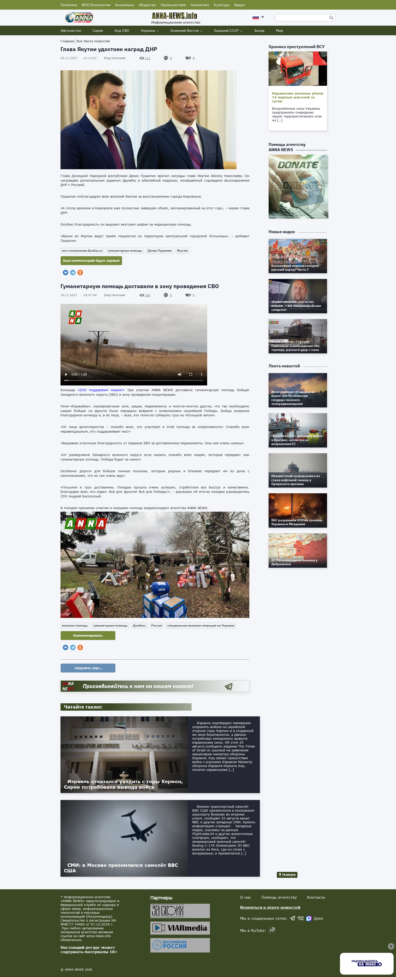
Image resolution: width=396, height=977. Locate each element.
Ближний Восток (184, 30)
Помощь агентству (279, 897)
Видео (239, 5)
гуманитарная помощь (125, 250)
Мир (279, 30)
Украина (148, 30)
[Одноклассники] (80, 272)
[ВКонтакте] (65, 272)
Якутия (182, 250)
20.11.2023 (78, 58)
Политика (68, 5)
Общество (147, 5)
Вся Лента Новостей (93, 41)
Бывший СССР (226, 30)
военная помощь (75, 625)
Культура (222, 5)
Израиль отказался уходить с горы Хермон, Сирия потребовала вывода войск (123, 784)
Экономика (124, 5)
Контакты (316, 897)
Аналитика (200, 5)
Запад (259, 30)
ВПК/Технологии (96, 5)
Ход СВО (122, 30)
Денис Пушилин (160, 250)
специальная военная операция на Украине (200, 625)
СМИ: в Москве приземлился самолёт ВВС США (121, 867)
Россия (156, 625)
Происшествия (173, 5)
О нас (245, 897)
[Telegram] (73, 272)
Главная (67, 41)
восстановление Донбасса (82, 250)
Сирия (98, 30)
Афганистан (70, 30)
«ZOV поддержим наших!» (101, 390)
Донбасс (139, 625)
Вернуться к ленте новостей (270, 907)
